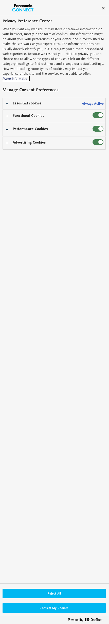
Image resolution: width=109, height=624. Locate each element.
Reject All (54, 593)
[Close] (103, 8)
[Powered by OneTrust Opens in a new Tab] (87, 621)
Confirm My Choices (54, 608)
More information (16, 78)
